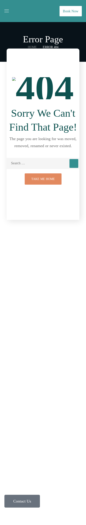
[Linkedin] (37, 432)
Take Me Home (43, 179)
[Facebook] (25, 432)
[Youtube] (48, 432)
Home (32, 47)
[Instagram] (13, 432)
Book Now (71, 11)
